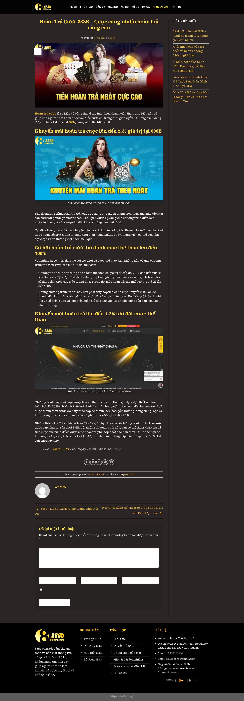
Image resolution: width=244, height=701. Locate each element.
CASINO (113, 6)
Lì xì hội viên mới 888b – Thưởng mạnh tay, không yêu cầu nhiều (191, 36)
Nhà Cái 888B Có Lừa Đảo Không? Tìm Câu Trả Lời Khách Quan (190, 97)
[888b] (50, 7)
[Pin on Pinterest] (105, 462)
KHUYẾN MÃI (160, 6)
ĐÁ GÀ (146, 6)
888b (73, 6)
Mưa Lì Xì (61, 449)
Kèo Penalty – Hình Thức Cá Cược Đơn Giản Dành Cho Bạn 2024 (190, 82)
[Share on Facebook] (87, 462)
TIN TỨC (176, 6)
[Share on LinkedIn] (111, 462)
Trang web (129, 573)
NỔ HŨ (125, 6)
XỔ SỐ (135, 6)
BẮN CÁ (100, 6)
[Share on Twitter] (93, 462)
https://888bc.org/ (182, 638)
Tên (42, 573)
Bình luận (46, 545)
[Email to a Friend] (99, 462)
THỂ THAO (86, 6)
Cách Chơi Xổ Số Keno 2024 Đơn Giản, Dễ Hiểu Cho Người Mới (189, 66)
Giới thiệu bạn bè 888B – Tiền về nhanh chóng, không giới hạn (190, 51)
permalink (129, 474)
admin (114, 38)
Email (85, 573)
